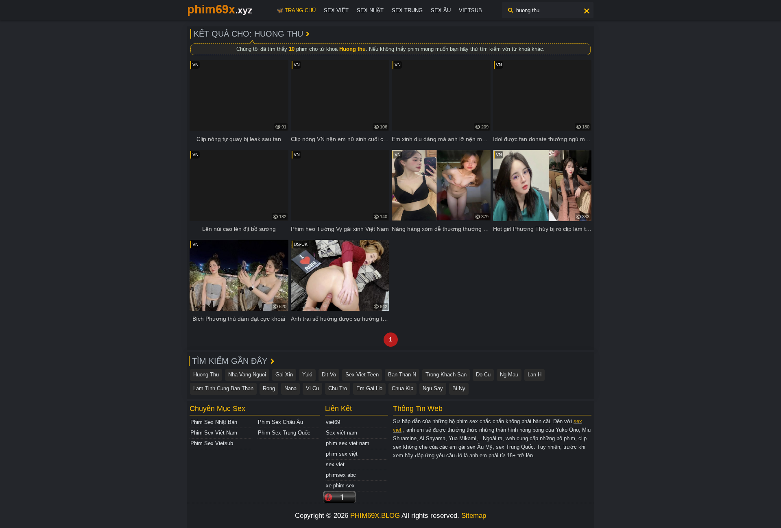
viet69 (333, 422)
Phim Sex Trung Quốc (284, 433)
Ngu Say (433, 388)
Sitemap (473, 515)
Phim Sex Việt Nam (213, 433)
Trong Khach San (446, 375)
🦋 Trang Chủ (296, 10)
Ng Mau (509, 375)
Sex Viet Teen (362, 375)
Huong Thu (206, 375)
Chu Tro (337, 388)
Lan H (534, 375)
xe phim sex (340, 485)
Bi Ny (458, 388)
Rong (269, 388)
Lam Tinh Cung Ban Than (223, 388)
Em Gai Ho (369, 388)
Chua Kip (402, 388)
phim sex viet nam (347, 443)
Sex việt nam (341, 433)
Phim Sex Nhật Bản (213, 422)
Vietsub (470, 10)
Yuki (307, 375)
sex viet (335, 464)
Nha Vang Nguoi (247, 375)
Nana (290, 388)
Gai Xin (284, 375)
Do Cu (483, 375)
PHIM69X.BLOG (375, 515)
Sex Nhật (370, 10)
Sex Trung (407, 10)
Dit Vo (329, 375)
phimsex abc (341, 475)
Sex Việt (336, 10)
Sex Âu (441, 10)
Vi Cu (312, 388)
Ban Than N (402, 375)
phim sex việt (342, 454)
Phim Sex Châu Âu (280, 422)
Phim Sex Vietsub (211, 443)
